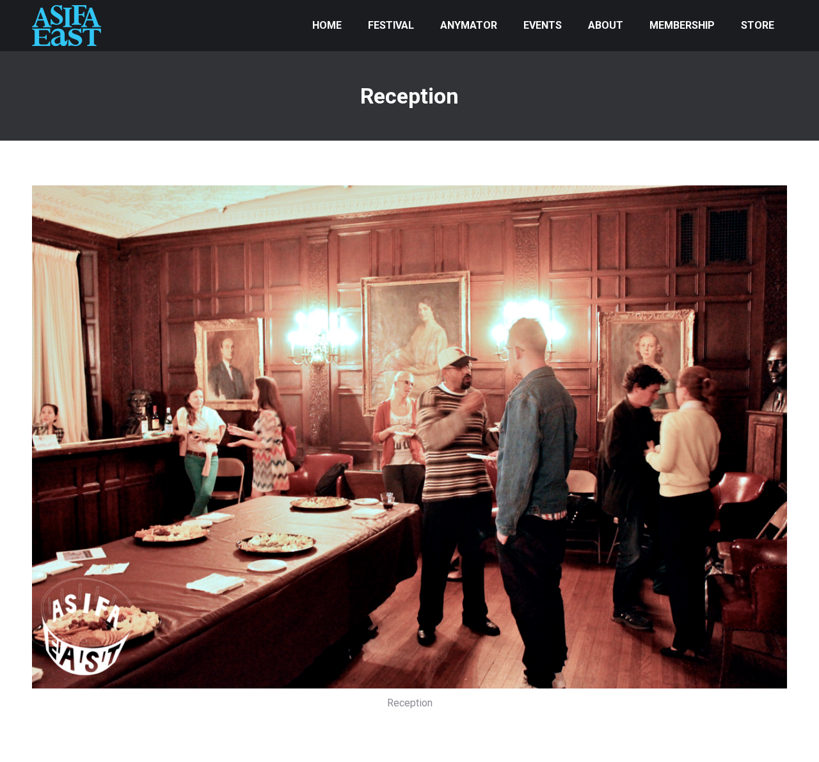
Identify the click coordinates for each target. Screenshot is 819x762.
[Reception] (409, 436)
